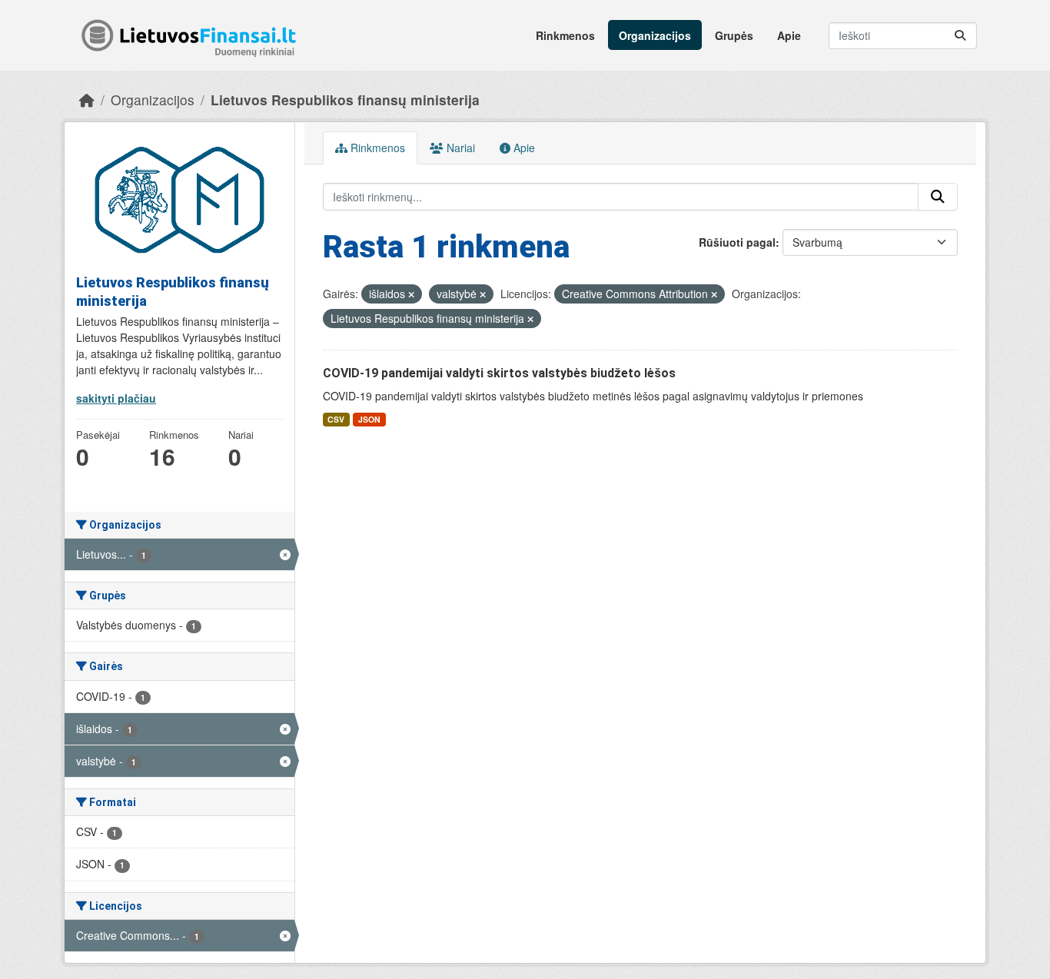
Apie (789, 35)
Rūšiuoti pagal (737, 242)
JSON (369, 419)
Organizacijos (655, 35)
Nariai (459, 147)
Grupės (734, 35)
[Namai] (87, 99)
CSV (335, 419)
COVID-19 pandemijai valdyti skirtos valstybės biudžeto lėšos (499, 373)
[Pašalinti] (411, 294)
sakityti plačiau (116, 398)
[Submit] (960, 35)
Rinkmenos (565, 35)
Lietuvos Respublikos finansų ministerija (345, 99)
